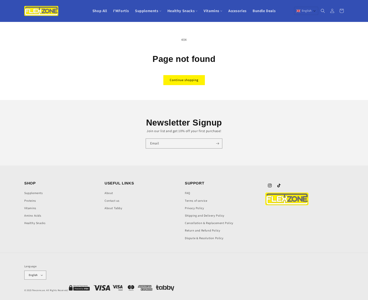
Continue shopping (184, 80)
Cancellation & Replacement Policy (209, 223)
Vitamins (30, 208)
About (109, 193)
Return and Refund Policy (202, 231)
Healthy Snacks (34, 223)
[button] (306, 11)
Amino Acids (32, 216)
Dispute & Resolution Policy (204, 238)
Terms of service (196, 201)
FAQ (187, 193)
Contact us (112, 201)
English (33, 275)
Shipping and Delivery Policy (204, 216)
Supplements (33, 193)
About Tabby (113, 208)
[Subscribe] (217, 144)
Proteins (30, 201)
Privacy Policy (194, 208)
